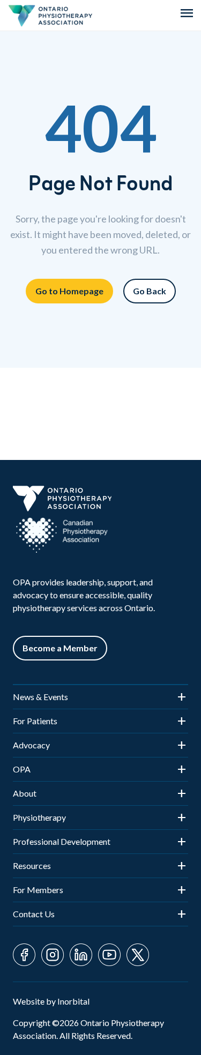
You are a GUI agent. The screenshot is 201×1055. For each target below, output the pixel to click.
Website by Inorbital (51, 1001)
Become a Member (60, 648)
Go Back (149, 291)
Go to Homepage (69, 291)
